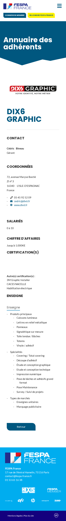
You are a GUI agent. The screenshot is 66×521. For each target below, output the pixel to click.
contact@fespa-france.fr (18, 476)
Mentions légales (15, 515)
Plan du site (29, 515)
